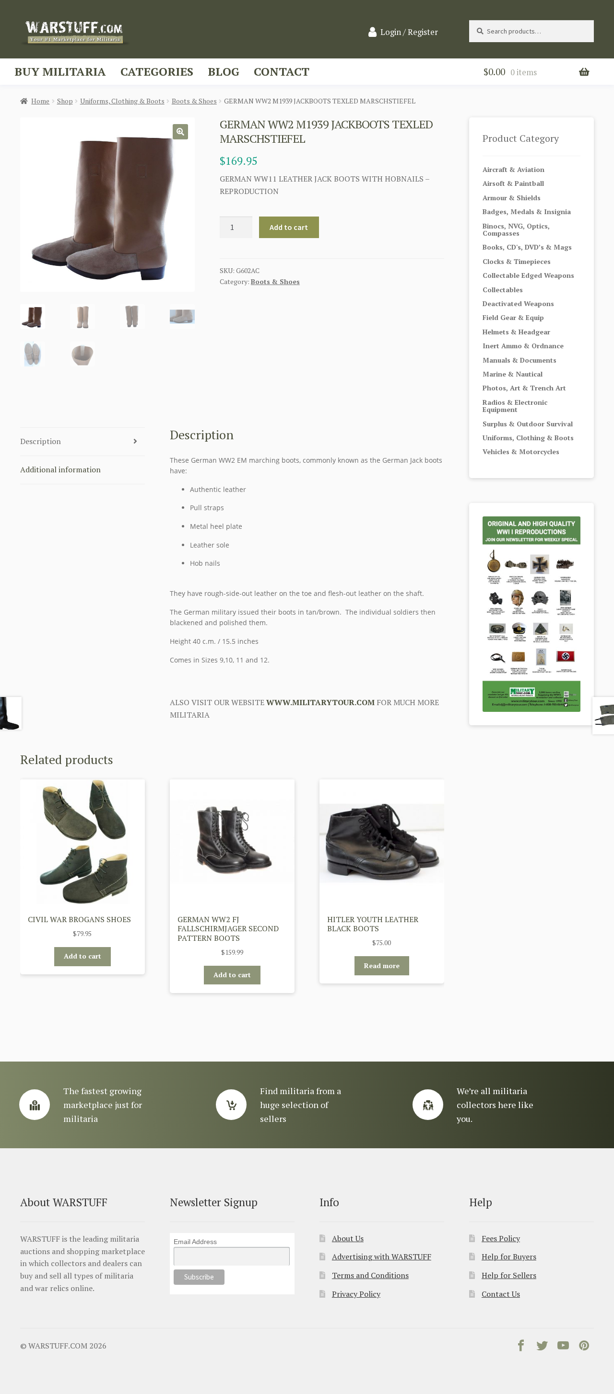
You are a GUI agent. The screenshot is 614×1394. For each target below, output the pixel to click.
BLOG (223, 71)
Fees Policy (501, 1238)
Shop (65, 100)
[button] (180, 131)
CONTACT (281, 71)
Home (40, 100)
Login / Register (409, 32)
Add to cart (289, 227)
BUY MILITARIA (60, 71)
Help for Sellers (509, 1275)
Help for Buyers (509, 1256)
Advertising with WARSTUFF (381, 1256)
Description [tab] (40, 441)
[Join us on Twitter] (542, 1347)
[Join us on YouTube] (563, 1347)
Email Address (195, 1241)
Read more (382, 965)
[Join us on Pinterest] (584, 1347)
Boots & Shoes (194, 100)
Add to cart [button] (82, 955)
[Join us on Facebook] (521, 1347)
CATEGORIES (156, 71)
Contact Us (501, 1294)
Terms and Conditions (370, 1275)
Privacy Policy (356, 1294)
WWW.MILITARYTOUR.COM (320, 702)
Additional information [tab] (60, 469)
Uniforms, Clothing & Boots (122, 100)
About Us (348, 1238)
